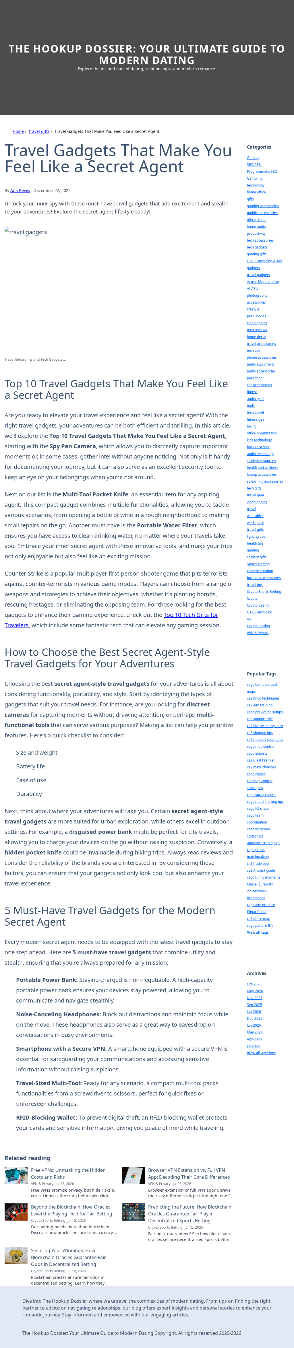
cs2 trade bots (258, 863)
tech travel (255, 412)
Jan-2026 (254, 1011)
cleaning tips (257, 323)
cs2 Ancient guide (261, 870)
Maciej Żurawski (260, 884)
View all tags (258, 932)
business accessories (264, 577)
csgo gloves (256, 774)
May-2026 (255, 990)
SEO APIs (254, 164)
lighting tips (256, 536)
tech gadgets (257, 247)
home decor (256, 336)
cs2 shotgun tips (260, 732)
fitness (252, 391)
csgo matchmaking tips (265, 801)
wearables (255, 515)
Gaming (253, 157)
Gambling (254, 178)
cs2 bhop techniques (263, 698)
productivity (256, 233)
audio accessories (261, 371)
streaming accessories (265, 481)
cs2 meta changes (261, 767)
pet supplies (256, 316)
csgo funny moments (263, 877)
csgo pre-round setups (265, 712)
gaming (253, 550)
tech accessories (260, 240)
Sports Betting (258, 564)
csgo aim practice (261, 904)
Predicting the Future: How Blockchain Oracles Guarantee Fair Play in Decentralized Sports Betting (189, 1214)
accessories (256, 302)
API (249, 619)
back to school (258, 446)
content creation (260, 570)
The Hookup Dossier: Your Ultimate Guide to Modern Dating (147, 54)
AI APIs (252, 288)
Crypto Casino (258, 605)
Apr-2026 (254, 1039)
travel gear (255, 495)
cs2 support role (260, 718)
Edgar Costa (256, 911)
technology (255, 185)
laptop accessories (262, 474)
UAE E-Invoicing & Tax (264, 261)
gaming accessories (263, 205)
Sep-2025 (254, 1004)
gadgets (253, 267)
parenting (254, 378)
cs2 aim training (259, 705)
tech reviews (257, 329)
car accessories (259, 384)
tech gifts (254, 488)
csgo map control (260, 746)
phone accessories (262, 357)
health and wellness (262, 467)
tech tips (253, 350)
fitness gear (256, 419)
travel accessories (261, 343)
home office (256, 192)
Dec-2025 (254, 1018)
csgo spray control (261, 794)
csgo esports (257, 753)
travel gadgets (258, 274)
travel (251, 508)
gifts (250, 199)
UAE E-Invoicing (259, 612)
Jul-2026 (253, 1046)
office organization (262, 433)
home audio (256, 226)
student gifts (257, 557)
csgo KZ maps (258, 808)
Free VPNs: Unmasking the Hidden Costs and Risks (68, 1173)
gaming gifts (257, 254)
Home (18, 131)
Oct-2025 (254, 984)
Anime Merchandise (263, 281)
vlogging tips (257, 502)
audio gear (255, 398)
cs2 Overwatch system (265, 725)
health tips (255, 543)
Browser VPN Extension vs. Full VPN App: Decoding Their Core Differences (189, 1173)
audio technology (260, 453)
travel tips (255, 584)
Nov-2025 (254, 997)
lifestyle (253, 309)
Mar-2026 (255, 1032)
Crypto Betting (258, 626)
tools (251, 405)
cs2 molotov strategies (265, 739)
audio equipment (260, 364)
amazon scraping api (263, 842)
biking (251, 426)
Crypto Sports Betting (264, 591)
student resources (261, 460)
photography (257, 295)
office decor (256, 219)
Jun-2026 (254, 1025)
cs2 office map (258, 918)
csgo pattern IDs (260, 925)
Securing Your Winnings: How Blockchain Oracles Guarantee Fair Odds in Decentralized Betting (68, 1257)
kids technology (259, 440)
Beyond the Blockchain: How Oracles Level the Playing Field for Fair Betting (71, 1210)
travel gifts (39, 131)
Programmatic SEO (262, 171)
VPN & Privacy (258, 632)
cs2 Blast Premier (261, 760)
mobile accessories (262, 212)
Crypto (252, 598)
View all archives (261, 1052)
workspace (255, 522)
